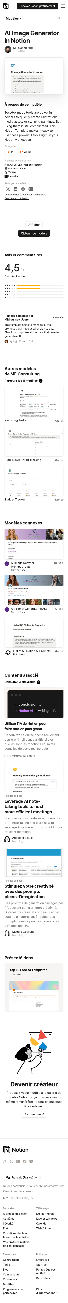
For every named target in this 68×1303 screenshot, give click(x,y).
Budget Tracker (15, 499)
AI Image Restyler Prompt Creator (22, 564)
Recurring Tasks (15, 420)
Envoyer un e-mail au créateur (25, 164)
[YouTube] (31, 1161)
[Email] (30, 189)
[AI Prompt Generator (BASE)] (34, 590)
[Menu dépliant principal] (63, 6)
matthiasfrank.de (17, 168)
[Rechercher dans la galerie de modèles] (59, 18)
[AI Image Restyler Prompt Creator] (34, 544)
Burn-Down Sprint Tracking (23, 460)
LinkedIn (13, 176)
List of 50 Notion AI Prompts (32, 651)
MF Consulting (23, 48)
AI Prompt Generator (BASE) (30, 608)
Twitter (12, 172)
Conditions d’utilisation (17, 198)
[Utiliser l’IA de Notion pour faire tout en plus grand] (34, 702)
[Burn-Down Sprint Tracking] (34, 441)
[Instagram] (5, 1161)
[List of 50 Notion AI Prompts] (34, 632)
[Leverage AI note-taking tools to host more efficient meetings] (34, 776)
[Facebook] (23, 189)
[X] (8, 189)
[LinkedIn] (15, 189)
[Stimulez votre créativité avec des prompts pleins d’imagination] (34, 861)
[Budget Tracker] (34, 480)
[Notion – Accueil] (6, 6)
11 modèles (19, 51)
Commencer (34, 1114)
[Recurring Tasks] (34, 401)
